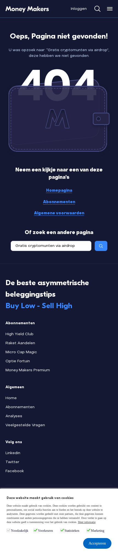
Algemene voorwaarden (59, 213)
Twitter (12, 462)
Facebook (14, 471)
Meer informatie (86, 522)
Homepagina (59, 190)
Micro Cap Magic (21, 352)
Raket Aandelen (20, 343)
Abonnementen (59, 202)
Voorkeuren (45, 531)
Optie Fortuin (17, 361)
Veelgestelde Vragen (25, 425)
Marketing (97, 531)
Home (11, 398)
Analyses (13, 416)
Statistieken (71, 531)
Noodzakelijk (19, 531)
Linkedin (12, 453)
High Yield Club (19, 334)
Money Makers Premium (27, 370)
